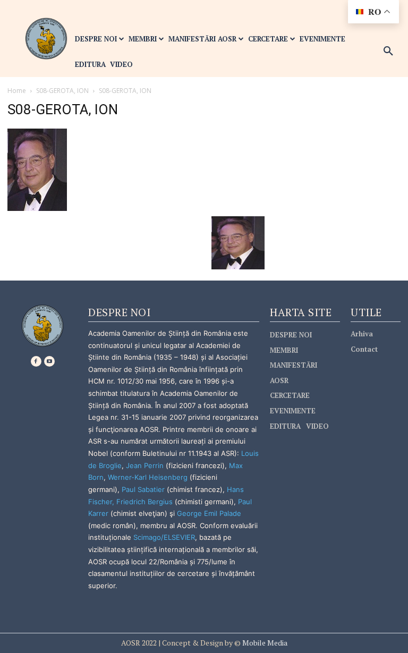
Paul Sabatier (143, 489)
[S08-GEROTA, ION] (37, 168)
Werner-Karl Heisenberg (148, 477)
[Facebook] (36, 361)
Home (16, 90)
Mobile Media (264, 643)
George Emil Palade (209, 513)
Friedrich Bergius (144, 501)
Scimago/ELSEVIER (164, 537)
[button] (388, 51)
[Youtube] (49, 361)
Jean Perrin (146, 465)
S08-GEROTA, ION (62, 90)
